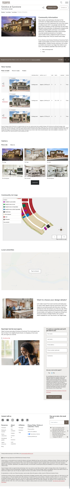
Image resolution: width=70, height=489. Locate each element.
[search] (61, 2)
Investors (13, 439)
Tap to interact (35, 271)
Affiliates (22, 425)
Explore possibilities (36, 59)
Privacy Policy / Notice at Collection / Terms (35, 426)
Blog (2, 446)
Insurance (21, 430)
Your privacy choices (35, 434)
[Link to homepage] (6, 2)
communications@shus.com (27, 453)
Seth (3, 86)
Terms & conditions (32, 431)
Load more (35, 182)
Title (20, 432)
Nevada (3, 12)
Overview (3, 427)
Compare (13, 78)
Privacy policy (31, 429)
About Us (13, 426)
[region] (35, 100)
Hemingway (5, 102)
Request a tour (52, 7)
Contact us (64, 7)
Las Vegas (8, 12)
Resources (4, 425)
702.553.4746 (6, 338)
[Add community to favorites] (33, 19)
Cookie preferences (32, 436)
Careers (13, 433)
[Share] (43, 8)
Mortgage (21, 427)
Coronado (4, 117)
